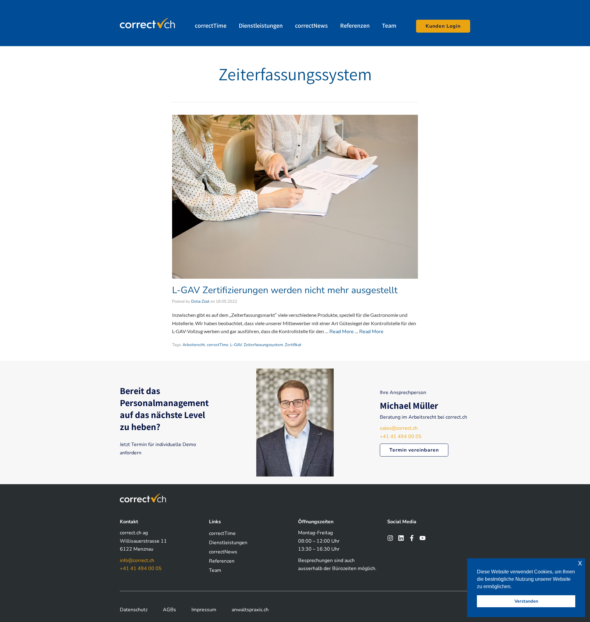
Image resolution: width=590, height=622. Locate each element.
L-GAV (236, 345)
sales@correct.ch (399, 428)
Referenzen (355, 26)
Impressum (203, 610)
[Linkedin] (401, 538)
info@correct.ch (137, 560)
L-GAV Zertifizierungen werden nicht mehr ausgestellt (285, 290)
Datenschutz (134, 610)
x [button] (580, 563)
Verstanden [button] (526, 601)
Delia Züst (200, 301)
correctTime (210, 26)
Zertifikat (293, 345)
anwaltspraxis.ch (250, 610)
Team (389, 26)
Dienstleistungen (261, 26)
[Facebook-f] (412, 538)
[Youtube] (422, 538)
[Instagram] (390, 538)
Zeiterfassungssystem (263, 345)
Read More (341, 331)
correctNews (311, 26)
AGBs (169, 610)
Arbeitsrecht (194, 345)
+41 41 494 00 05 (401, 436)
